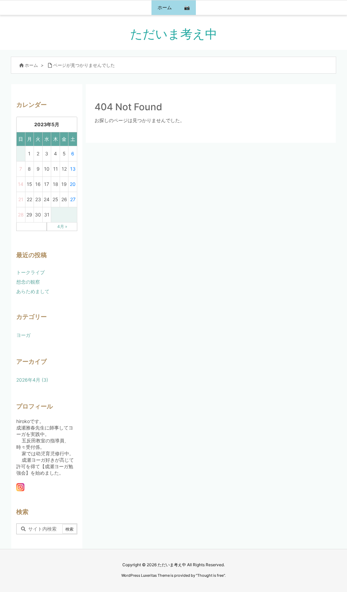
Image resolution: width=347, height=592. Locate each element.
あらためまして (32, 291)
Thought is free (210, 575)
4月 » (62, 226)
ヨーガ (23, 335)
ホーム (31, 65)
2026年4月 (32, 380)
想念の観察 (28, 282)
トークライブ (30, 272)
